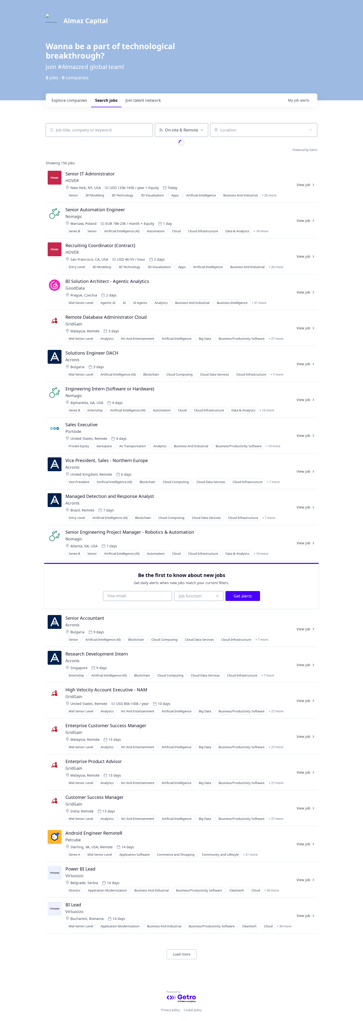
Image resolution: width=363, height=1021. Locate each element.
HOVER (72, 180)
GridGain (73, 324)
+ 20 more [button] (269, 195)
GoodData (75, 288)
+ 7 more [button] (276, 374)
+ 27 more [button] (276, 338)
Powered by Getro (305, 150)
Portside (73, 431)
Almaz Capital (85, 20)
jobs (106, 100)
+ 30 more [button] (271, 890)
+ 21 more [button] (250, 854)
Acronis (72, 359)
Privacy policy (170, 1010)
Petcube (73, 840)
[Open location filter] (310, 130)
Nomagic (73, 216)
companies (69, 100)
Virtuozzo (74, 875)
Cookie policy (193, 1010)
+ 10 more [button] (273, 446)
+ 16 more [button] (261, 231)
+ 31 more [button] (259, 302)
